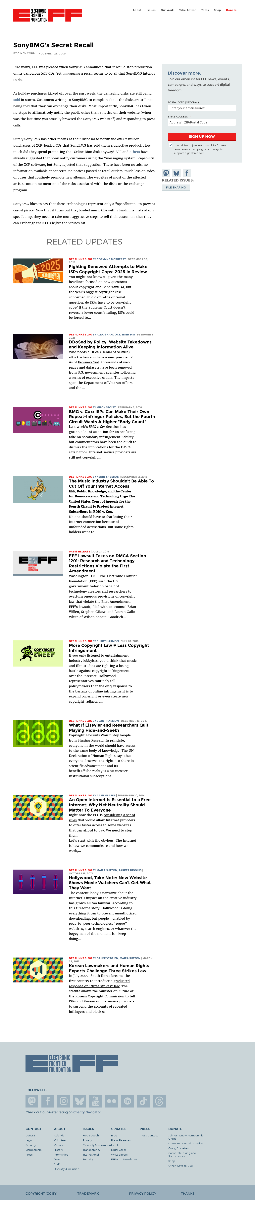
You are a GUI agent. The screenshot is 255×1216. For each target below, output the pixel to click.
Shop (217, 10)
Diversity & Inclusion (66, 1168)
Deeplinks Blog (80, 259)
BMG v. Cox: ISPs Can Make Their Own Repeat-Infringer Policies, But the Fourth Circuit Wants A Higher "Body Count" (112, 416)
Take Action (187, 10)
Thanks (187, 1193)
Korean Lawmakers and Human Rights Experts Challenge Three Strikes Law (109, 968)
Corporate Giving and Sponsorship (182, 1154)
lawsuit (84, 607)
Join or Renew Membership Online (186, 1137)
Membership (34, 1149)
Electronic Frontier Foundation (47, 17)
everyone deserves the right (91, 761)
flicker (111, 1101)
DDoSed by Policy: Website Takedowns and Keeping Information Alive (110, 344)
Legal (29, 1140)
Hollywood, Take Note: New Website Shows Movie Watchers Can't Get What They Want (110, 882)
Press (29, 1154)
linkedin (127, 1101)
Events (115, 1144)
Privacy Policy (142, 1193)
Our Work (167, 10)
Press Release (79, 551)
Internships (61, 1154)
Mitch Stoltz (106, 407)
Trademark (88, 1193)
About (137, 10)
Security (31, 1144)
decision (112, 427)
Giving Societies (178, 1148)
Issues (151, 10)
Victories (59, 1144)
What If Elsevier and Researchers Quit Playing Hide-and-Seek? (108, 728)
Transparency (91, 1149)
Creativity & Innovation (97, 1144)
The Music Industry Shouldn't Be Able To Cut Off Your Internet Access (111, 483)
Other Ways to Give (180, 1165)
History (58, 1149)
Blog (114, 1135)
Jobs (57, 1159)
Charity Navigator (87, 1112)
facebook (47, 1101)
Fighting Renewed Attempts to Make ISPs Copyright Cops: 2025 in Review (108, 269)
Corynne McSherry (111, 259)
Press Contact (149, 1135)
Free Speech (91, 1135)
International (91, 1154)
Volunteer (60, 1140)
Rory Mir (128, 334)
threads (159, 1101)
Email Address (178, 116)
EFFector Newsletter (124, 1159)
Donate (231, 10)
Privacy (87, 1140)
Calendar (60, 1135)
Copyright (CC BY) (41, 1193)
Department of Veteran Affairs (108, 383)
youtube (95, 1101)
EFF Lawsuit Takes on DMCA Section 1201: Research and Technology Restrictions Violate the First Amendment (107, 563)
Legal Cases (119, 1149)
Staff (57, 1164)
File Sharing (176, 187)
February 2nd (88, 362)
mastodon (32, 1101)
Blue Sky (79, 1101)
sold (16, 100)
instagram (63, 1101)
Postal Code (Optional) (183, 102)
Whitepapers (119, 1154)
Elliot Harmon (108, 641)
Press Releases (121, 1140)
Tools (205, 10)
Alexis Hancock (109, 334)
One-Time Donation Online (185, 1143)
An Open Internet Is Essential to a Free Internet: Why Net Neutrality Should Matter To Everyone (110, 804)
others (135, 152)
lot (85, 432)
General (30, 1135)
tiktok (143, 1101)
